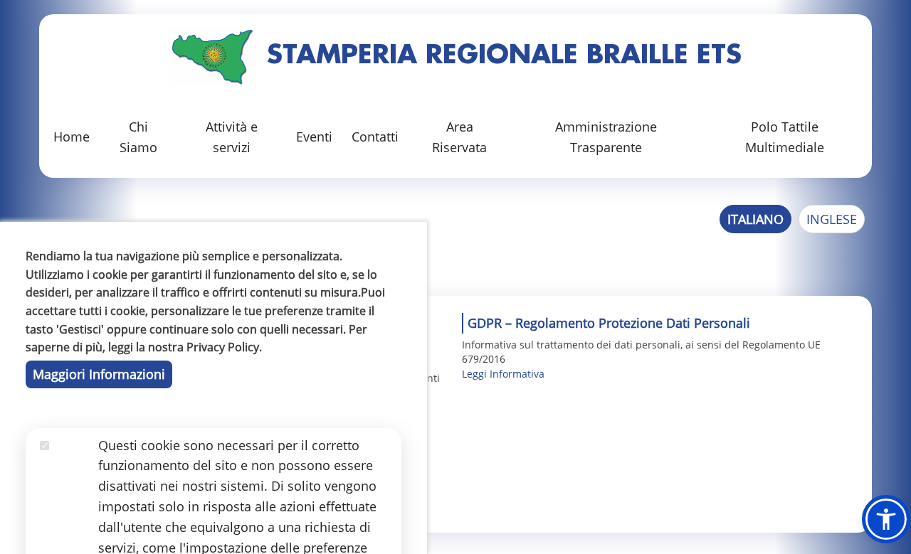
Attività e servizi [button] (232, 137)
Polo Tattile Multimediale (784, 137)
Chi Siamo (138, 137)
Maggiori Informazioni (99, 373)
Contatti (375, 136)
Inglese (831, 219)
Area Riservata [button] (459, 137)
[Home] (212, 56)
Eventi (314, 136)
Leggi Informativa (503, 373)
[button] (886, 519)
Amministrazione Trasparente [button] (606, 137)
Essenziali (69, 465)
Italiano (755, 219)
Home (71, 136)
